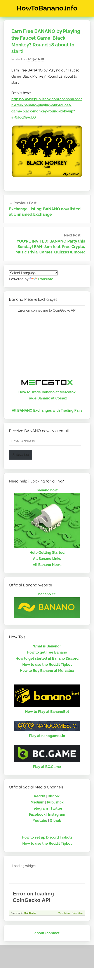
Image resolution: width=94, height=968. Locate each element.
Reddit (39, 796)
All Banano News (47, 565)
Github (55, 821)
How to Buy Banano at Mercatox (47, 671)
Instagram (56, 814)
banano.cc (47, 594)
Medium (37, 802)
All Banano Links (47, 559)
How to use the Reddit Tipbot (47, 664)
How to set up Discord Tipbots (47, 837)
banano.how (47, 490)
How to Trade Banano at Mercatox (47, 392)
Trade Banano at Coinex (47, 398)
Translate (45, 279)
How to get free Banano (47, 652)
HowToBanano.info (47, 8)
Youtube (40, 821)
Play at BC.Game (47, 767)
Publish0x (55, 802)
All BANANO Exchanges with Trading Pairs (47, 410)
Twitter (56, 808)
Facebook (37, 814)
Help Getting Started (47, 552)
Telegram (40, 808)
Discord (54, 796)
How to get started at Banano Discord (47, 658)
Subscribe (20, 455)
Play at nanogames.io (47, 736)
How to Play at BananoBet (47, 712)
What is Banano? (47, 646)
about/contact (47, 933)
